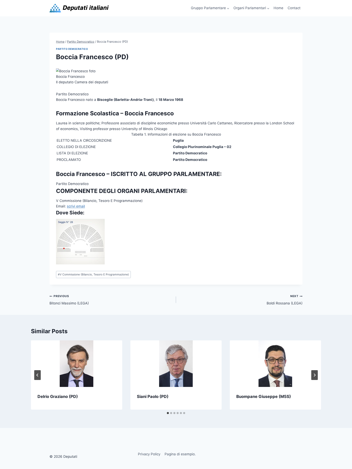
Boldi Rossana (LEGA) (284, 299)
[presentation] (76, 363)
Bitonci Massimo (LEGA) (69, 299)
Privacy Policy (149, 454)
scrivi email (76, 206)
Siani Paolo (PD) (152, 396)
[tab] (168, 413)
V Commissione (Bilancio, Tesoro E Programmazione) (93, 274)
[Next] (314, 375)
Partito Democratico (72, 48)
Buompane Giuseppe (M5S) (263, 396)
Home (278, 8)
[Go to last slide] (37, 375)
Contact (294, 8)
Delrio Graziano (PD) (57, 396)
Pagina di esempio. (180, 454)
